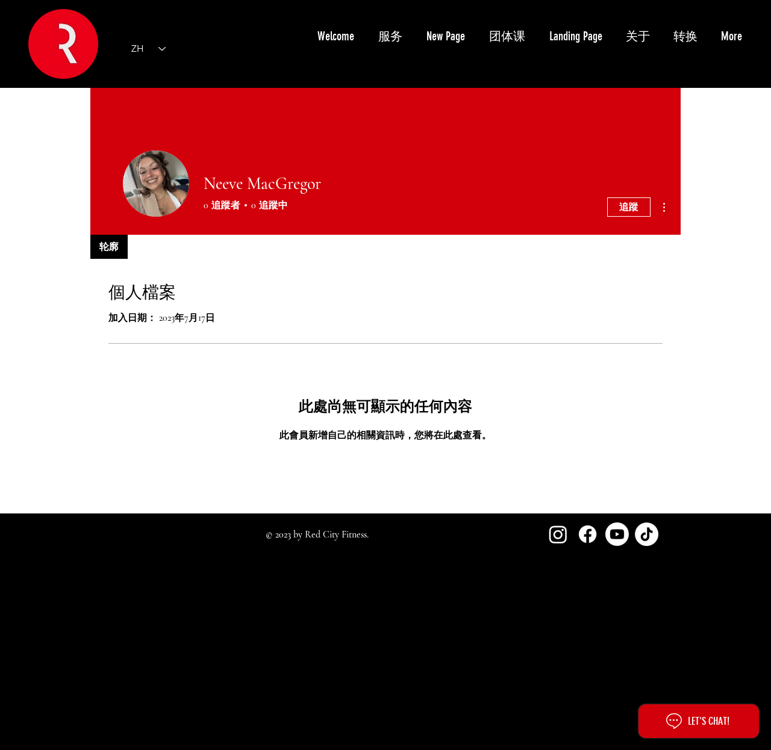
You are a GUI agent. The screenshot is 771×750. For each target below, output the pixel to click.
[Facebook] (587, 534)
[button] (390, 36)
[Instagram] (558, 534)
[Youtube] (617, 534)
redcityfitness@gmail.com (145, 671)
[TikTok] (646, 534)
